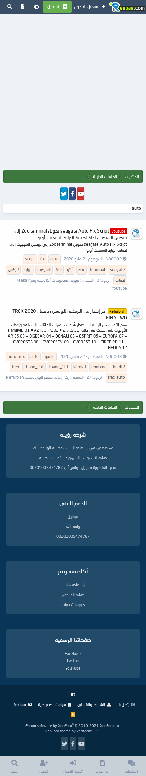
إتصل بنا (123, 704)
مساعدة (20, 704)
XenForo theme (58, 731)
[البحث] (9, 7)
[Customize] (36, 7)
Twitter (73, 660)
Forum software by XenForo (73, 725)
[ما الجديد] (23, 7)
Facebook (73, 653)
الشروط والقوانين (91, 704)
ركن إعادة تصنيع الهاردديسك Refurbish (37, 377)
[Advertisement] (73, 93)
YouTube (73, 668)
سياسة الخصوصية (52, 704)
